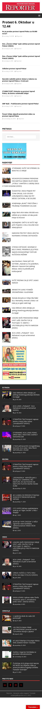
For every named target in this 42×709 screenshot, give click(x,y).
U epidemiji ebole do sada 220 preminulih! (24, 617)
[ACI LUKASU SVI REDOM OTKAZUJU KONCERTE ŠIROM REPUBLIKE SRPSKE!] (6, 500)
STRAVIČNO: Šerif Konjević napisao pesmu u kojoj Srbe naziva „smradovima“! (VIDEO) (25, 421)
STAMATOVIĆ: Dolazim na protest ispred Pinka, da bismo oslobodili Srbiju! (18, 92)
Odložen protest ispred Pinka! (14, 69)
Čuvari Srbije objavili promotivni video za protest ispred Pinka (18, 115)
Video (4, 537)
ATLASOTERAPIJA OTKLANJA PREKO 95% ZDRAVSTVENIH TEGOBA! (26, 642)
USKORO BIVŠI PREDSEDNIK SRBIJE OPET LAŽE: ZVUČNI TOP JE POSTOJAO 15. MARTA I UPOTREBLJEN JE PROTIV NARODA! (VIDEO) (26, 546)
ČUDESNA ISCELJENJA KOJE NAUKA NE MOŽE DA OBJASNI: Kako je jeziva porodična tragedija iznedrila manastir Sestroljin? (26, 666)
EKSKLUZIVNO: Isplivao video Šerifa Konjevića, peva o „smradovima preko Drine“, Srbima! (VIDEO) (26, 599)
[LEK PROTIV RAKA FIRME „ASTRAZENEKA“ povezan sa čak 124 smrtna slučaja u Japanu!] (6, 632)
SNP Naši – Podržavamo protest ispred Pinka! (20, 104)
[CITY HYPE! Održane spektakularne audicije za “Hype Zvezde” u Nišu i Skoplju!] (6, 513)
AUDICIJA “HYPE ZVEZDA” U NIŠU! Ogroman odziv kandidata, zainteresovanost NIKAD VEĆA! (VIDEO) (25, 525)
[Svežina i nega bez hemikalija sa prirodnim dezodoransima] (6, 657)
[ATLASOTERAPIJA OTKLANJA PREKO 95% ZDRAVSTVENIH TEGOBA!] (6, 645)
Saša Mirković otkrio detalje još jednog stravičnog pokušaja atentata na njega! (26, 395)
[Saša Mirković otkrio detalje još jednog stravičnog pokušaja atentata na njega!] (6, 397)
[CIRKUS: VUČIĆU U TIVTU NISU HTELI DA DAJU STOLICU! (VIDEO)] (6, 577)
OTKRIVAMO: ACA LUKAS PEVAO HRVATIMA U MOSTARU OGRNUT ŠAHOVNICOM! (25, 435)
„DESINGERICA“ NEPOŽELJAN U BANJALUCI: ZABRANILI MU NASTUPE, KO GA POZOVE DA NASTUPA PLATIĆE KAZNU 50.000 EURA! (25, 482)
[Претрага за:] (21, 137)
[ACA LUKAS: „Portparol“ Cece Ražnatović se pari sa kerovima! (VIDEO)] (6, 411)
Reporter (19, 36)
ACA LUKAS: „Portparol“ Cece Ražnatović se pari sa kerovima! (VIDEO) (24, 408)
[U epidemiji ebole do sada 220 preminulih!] (6, 621)
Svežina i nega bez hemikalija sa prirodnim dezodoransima (24, 653)
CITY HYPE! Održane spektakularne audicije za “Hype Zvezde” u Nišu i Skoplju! (25, 510)
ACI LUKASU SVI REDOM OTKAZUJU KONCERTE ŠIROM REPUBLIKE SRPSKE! (26, 497)
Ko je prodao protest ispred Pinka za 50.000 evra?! (19, 32)
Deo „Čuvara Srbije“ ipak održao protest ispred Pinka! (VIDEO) (21, 45)
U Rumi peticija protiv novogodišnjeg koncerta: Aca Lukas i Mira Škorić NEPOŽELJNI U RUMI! (26, 448)
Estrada (6, 387)
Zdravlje (6, 611)
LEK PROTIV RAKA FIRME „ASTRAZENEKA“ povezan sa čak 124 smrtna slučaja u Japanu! (25, 629)
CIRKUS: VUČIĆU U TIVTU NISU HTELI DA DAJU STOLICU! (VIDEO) (25, 574)
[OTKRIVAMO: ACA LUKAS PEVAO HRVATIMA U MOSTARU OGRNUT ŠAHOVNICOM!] (6, 437)
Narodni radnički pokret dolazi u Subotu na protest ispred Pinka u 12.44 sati (19, 80)
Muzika (5, 459)
